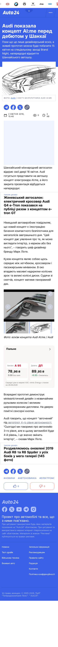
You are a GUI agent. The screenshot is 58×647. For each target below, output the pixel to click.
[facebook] (13, 107)
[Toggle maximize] (50, 293)
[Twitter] (11, 509)
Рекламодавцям (37, 552)
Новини (5, 547)
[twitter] (20, 107)
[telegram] (6, 107)
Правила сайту (36, 558)
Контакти (33, 569)
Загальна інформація (39, 547)
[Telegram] (26, 509)
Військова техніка (10, 558)
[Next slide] (50, 306)
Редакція (33, 563)
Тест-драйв (7, 552)
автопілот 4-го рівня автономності (29, 422)
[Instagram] (33, 509)
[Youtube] (19, 509)
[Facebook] (4, 509)
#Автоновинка (27, 478)
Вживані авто (8, 563)
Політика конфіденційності (42, 574)
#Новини (9, 478)
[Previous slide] (8, 306)
